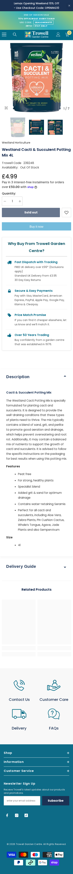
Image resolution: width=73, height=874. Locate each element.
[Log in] (58, 34)
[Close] (69, 5)
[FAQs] (53, 714)
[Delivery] (19, 714)
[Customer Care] (53, 685)
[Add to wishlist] (66, 212)
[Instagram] (16, 815)
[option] (36, 77)
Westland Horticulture (16, 142)
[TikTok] (26, 815)
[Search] (15, 34)
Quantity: (9, 193)
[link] (19, 648)
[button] (3, 127)
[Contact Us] (19, 685)
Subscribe (55, 800)
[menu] (4, 34)
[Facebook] (7, 815)
